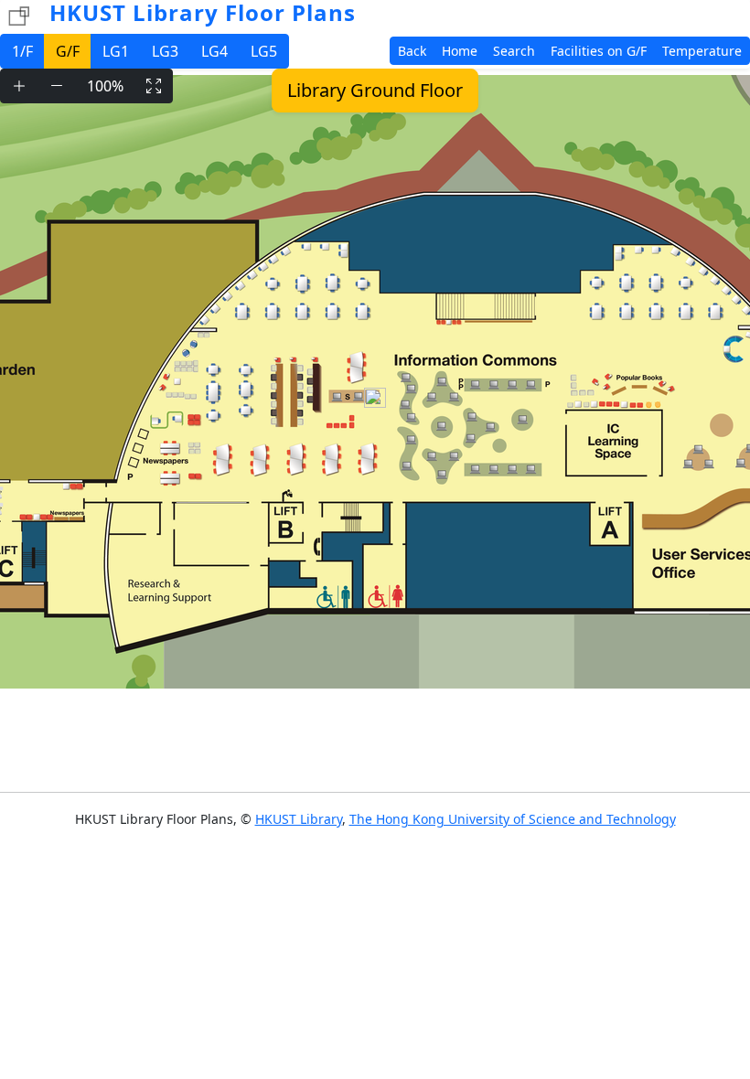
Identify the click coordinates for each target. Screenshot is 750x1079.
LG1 (115, 51)
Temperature (702, 50)
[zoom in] (19, 86)
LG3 (165, 51)
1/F (22, 51)
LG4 (214, 51)
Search (514, 50)
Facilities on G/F (599, 50)
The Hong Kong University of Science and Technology (512, 819)
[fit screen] (153, 86)
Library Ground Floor (375, 90)
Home (459, 50)
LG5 (264, 51)
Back (412, 50)
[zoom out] (57, 86)
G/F (68, 51)
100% (105, 86)
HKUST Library (298, 819)
